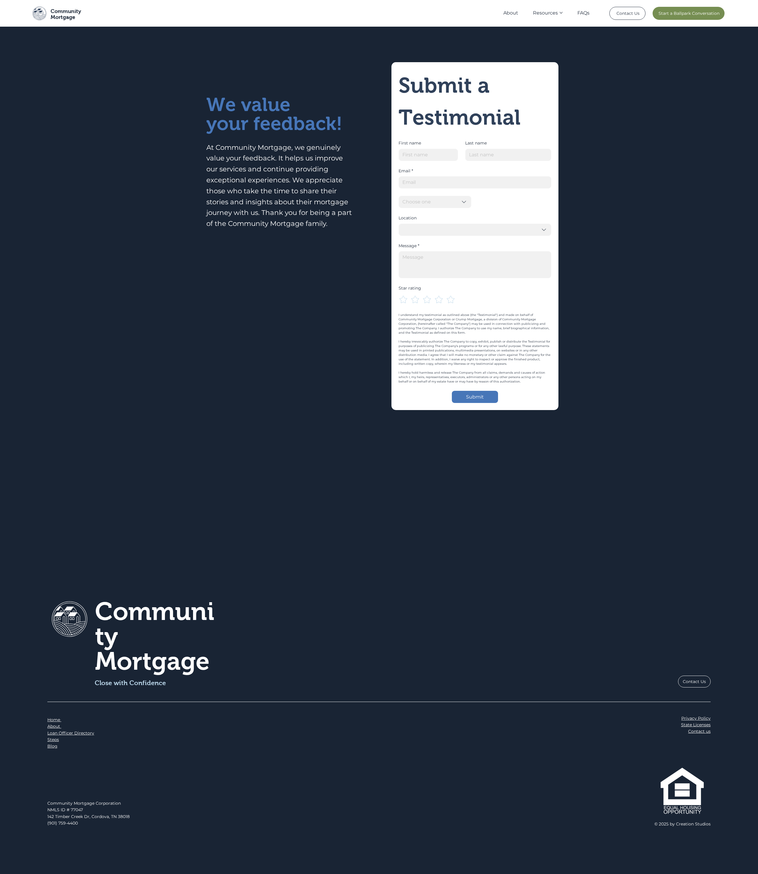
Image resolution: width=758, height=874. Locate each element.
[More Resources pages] (561, 12)
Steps (53, 739)
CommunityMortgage (66, 14)
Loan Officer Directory (70, 733)
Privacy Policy (696, 718)
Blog (52, 746)
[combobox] (435, 202)
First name (410, 143)
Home (54, 719)
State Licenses (696, 724)
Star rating (410, 288)
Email (406, 170)
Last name (476, 143)
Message (409, 245)
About (54, 726)
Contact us (699, 731)
